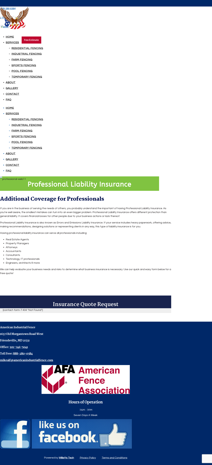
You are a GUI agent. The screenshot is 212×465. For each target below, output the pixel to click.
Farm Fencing (22, 59)
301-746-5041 (19, 347)
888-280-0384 (23, 353)
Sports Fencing (24, 65)
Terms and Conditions (114, 457)
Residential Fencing (27, 48)
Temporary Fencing (27, 76)
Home (10, 36)
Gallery (12, 88)
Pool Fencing (22, 71)
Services (12, 42)
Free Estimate (31, 40)
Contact (12, 94)
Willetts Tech (66, 457)
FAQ (8, 99)
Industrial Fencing (27, 53)
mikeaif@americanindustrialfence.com (26, 360)
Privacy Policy (88, 457)
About (11, 82)
